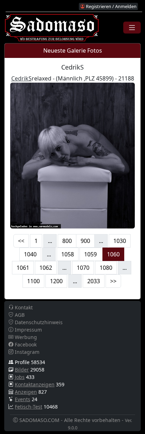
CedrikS (21, 78)
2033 (93, 281)
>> (113, 281)
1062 (45, 268)
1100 (33, 281)
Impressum (27, 329)
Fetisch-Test (28, 406)
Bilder (22, 369)
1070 (83, 268)
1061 (23, 268)
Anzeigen (26, 391)
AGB (19, 314)
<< (21, 241)
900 (85, 241)
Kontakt (23, 307)
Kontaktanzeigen (35, 384)
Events (22, 399)
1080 (106, 268)
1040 (30, 254)
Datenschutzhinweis (38, 322)
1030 (119, 241)
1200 (56, 281)
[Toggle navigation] (132, 28)
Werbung (25, 337)
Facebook (25, 344)
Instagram (26, 352)
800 (67, 241)
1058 (67, 254)
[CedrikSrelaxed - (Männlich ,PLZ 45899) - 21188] (72, 155)
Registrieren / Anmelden (111, 6)
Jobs (20, 377)
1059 (90, 254)
